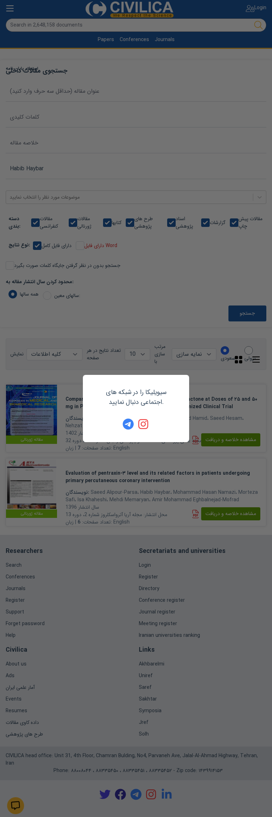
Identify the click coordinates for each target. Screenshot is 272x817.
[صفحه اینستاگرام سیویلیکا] (143, 424)
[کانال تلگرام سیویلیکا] (128, 424)
